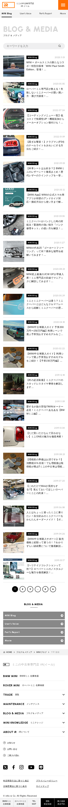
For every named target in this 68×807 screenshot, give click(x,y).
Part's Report (45, 13)
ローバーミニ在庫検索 (20, 802)
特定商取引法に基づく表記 (16, 781)
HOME (9, 652)
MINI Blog (7, 13)
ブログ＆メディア (24, 652)
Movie (63, 13)
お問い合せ (12, 749)
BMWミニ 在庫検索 (21, 676)
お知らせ (11, 743)
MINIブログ (41, 652)
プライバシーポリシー (47, 781)
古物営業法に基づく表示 (15, 786)
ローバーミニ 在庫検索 (23, 685)
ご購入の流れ (13, 755)
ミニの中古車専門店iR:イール (25, 4)
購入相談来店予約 (61, 802)
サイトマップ (42, 786)
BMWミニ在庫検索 (7, 802)
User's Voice (25, 13)
